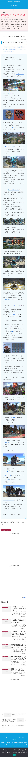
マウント (5, 471)
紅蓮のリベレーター (7, 530)
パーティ (8, 326)
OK (14, 754)
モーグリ (13, 417)
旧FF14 (14, 739)
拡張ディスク (21, 737)
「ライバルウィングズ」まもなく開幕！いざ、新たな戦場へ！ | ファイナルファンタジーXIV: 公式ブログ (14, 49)
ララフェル (8, 475)
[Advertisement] (14, 549)
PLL (7, 737)
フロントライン (17, 305)
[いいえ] (26, 752)
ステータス (12, 314)
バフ (8, 314)
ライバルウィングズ (8, 93)
